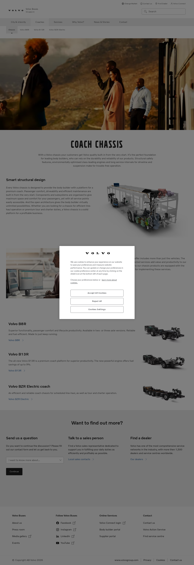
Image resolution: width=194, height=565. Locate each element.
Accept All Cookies (97, 293)
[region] (97, 282)
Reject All (97, 301)
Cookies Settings (97, 309)
